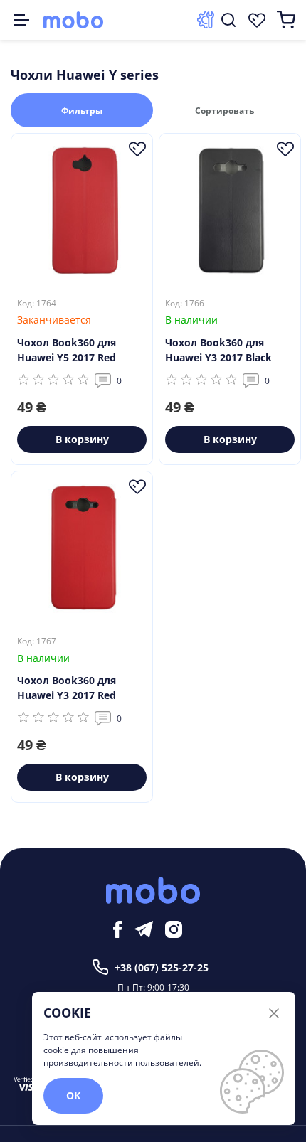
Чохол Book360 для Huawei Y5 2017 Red (66, 350)
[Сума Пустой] (286, 20)
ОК (73, 1095)
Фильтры (81, 111)
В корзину (82, 439)
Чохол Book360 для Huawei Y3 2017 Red (66, 687)
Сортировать (224, 111)
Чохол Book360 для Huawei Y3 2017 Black (218, 350)
